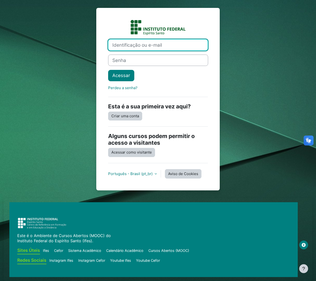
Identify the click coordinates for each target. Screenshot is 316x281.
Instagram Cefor (91, 260)
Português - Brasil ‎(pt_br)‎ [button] (131, 173)
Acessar (121, 75)
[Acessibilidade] (303, 245)
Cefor (58, 250)
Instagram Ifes (61, 260)
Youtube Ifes (120, 260)
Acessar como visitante (131, 152)
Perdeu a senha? (123, 87)
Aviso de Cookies (183, 173)
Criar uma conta (125, 116)
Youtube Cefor (148, 260)
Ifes (46, 250)
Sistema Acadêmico (84, 250)
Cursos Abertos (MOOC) (168, 250)
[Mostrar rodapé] (303, 268)
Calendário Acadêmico (124, 250)
